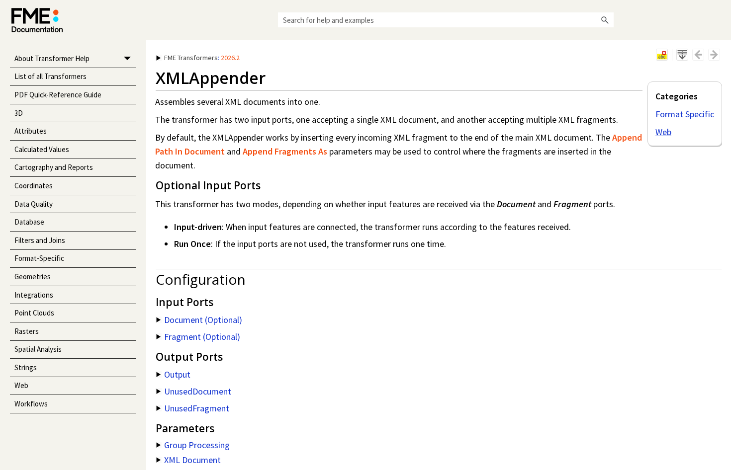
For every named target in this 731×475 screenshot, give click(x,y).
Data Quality (33, 204)
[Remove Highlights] (662, 55)
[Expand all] (682, 55)
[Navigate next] (714, 55)
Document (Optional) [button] (203, 319)
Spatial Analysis (38, 349)
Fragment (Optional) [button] (202, 336)
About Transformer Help (52, 58)
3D (18, 113)
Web (21, 385)
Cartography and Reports (53, 167)
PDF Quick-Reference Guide (57, 94)
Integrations (33, 295)
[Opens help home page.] (37, 20)
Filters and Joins (39, 240)
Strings (25, 367)
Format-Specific (39, 258)
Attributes (30, 131)
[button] (605, 19)
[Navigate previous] (698, 55)
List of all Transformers (50, 76)
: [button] (202, 57)
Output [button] (177, 374)
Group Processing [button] (197, 445)
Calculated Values (41, 149)
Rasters (26, 331)
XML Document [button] (192, 460)
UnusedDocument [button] (197, 391)
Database (29, 222)
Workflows (31, 403)
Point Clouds (34, 312)
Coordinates (33, 185)
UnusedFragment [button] (196, 408)
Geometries (32, 276)
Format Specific (684, 114)
